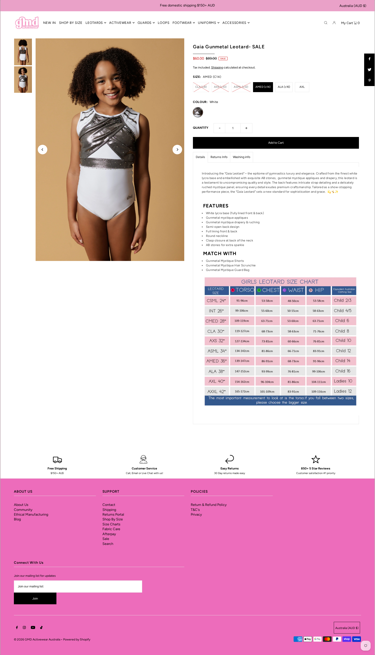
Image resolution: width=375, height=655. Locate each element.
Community (23, 510)
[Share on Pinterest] (369, 80)
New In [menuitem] (49, 23)
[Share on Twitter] (369, 69)
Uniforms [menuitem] (207, 23)
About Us (21, 505)
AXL (302, 86)
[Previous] (42, 149)
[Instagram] (24, 628)
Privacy (196, 514)
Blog (17, 519)
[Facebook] (17, 628)
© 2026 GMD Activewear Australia (37, 639)
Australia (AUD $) (352, 6)
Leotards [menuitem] (94, 23)
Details (200, 157)
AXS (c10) (220, 86)
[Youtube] (33, 628)
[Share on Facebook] (369, 59)
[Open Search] (326, 22)
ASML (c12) (241, 86)
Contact (108, 505)
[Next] (177, 149)
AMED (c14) (263, 86)
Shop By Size (112, 519)
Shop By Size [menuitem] (70, 23)
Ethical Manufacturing (31, 514)
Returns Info (219, 157)
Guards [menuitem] (145, 23)
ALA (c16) (284, 86)
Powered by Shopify (76, 639)
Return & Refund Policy (209, 505)
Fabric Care (111, 529)
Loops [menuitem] (163, 23)
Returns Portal (113, 514)
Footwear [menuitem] (182, 23)
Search (107, 544)
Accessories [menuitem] (234, 23)
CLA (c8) (201, 86)
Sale (105, 539)
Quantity (200, 128)
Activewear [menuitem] (120, 23)
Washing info (241, 157)
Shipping (217, 67)
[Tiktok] (41, 628)
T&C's (195, 510)
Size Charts (111, 524)
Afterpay (109, 534)
